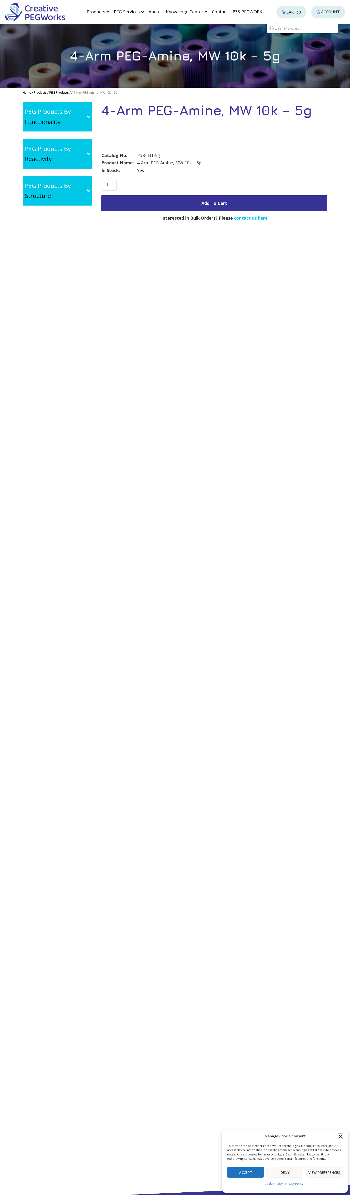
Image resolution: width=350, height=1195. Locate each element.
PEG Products (59, 92)
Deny (285, 1172)
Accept (245, 1172)
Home (27, 92)
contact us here (251, 218)
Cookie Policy (274, 1184)
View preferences (324, 1172)
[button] (340, 1136)
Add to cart (214, 203)
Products (40, 92)
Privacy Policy (294, 1184)
